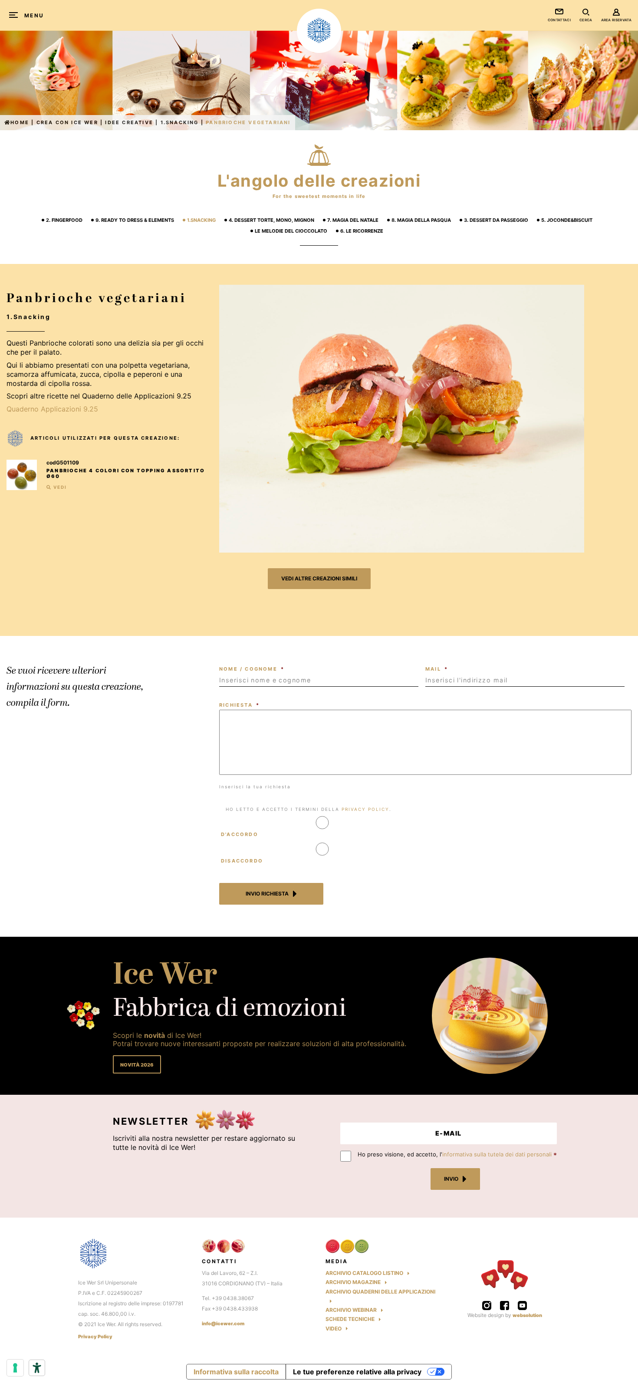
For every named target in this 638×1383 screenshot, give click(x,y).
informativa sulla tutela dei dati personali (497, 1154)
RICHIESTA (239, 705)
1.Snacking (180, 122)
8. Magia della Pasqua (421, 220)
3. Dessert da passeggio (496, 220)
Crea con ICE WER (67, 122)
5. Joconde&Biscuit (566, 220)
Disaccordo (242, 861)
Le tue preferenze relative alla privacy (357, 1371)
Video (334, 1328)
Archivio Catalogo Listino (364, 1273)
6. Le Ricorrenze (361, 231)
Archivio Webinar (351, 1310)
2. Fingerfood (64, 220)
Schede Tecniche (350, 1319)
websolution (527, 1315)
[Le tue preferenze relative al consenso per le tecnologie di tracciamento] (15, 1368)
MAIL (436, 669)
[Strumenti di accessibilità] (37, 1368)
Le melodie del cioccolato (291, 231)
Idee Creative (129, 122)
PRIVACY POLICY (365, 809)
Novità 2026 (137, 1065)
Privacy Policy (95, 1337)
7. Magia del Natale (352, 220)
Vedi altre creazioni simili (319, 578)
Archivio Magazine (353, 1282)
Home (19, 122)
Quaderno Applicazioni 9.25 (52, 409)
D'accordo (239, 834)
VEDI (59, 487)
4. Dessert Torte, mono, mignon (271, 220)
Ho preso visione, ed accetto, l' (455, 1154)
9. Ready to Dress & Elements (134, 220)
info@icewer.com (223, 1323)
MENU (34, 15)
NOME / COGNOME (251, 669)
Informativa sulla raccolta (236, 1371)
